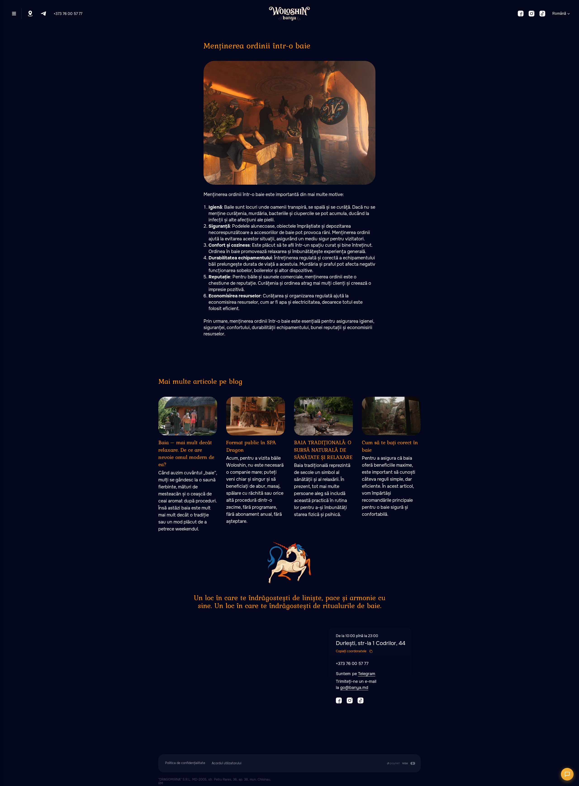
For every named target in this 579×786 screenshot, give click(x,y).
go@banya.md (354, 687)
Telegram (366, 673)
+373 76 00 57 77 (68, 13)
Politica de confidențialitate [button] (185, 763)
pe (355, 673)
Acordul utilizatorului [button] (226, 763)
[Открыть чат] (567, 774)
